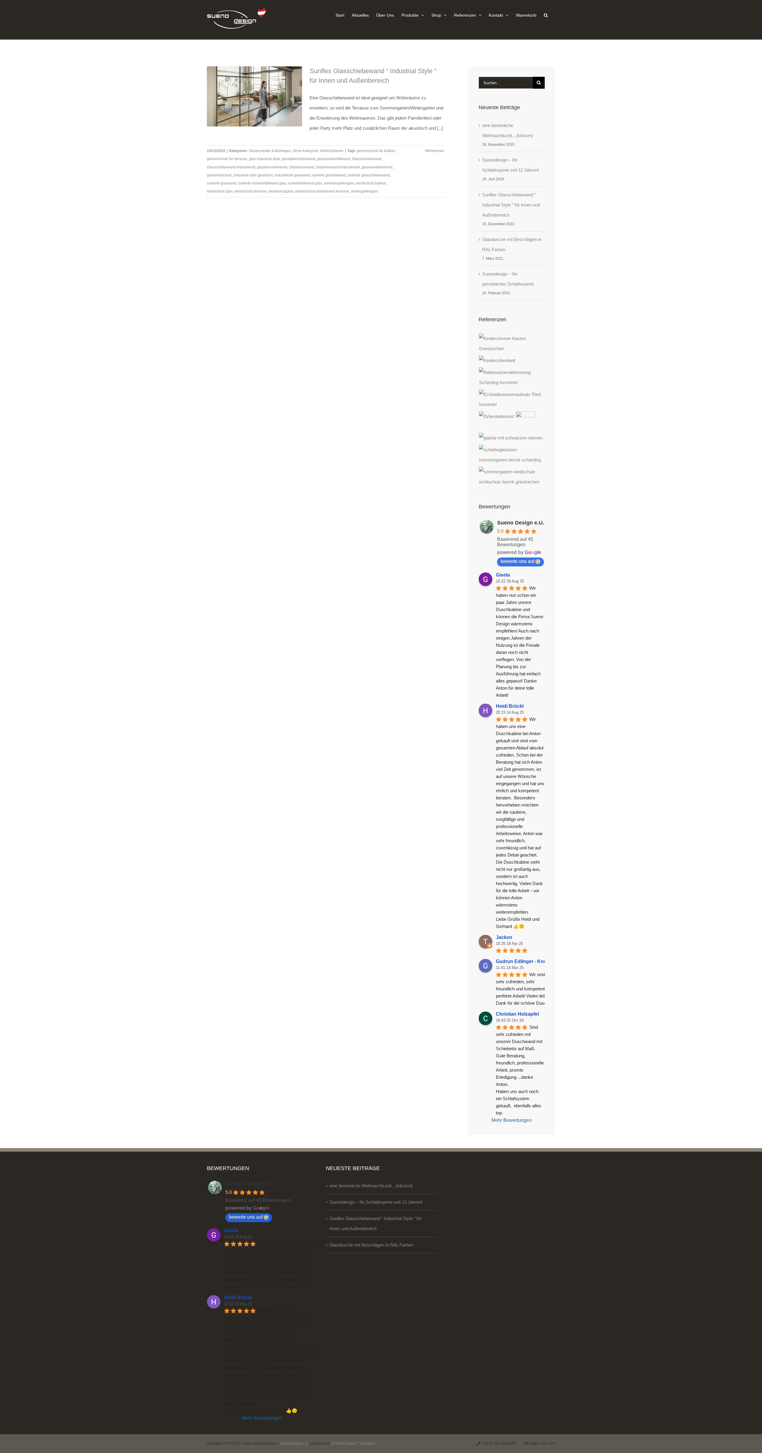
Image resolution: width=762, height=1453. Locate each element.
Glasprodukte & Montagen (270, 151)
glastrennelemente (272, 167)
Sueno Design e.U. (520, 523)
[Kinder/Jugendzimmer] (512, 344)
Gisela (503, 574)
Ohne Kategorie (305, 151)
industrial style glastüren (253, 175)
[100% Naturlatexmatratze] (526, 421)
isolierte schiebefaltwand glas (262, 183)
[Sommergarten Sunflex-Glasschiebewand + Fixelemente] (512, 477)
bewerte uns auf (517, 561)
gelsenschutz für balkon (376, 151)
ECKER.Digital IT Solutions (353, 1443)
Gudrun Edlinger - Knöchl (525, 961)
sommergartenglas (339, 183)
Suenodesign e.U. (294, 1443)
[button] (546, 15)
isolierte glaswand (221, 183)
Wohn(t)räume (331, 151)
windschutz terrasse (251, 191)
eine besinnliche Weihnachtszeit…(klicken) (371, 1185)
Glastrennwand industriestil (338, 167)
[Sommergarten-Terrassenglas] (512, 455)
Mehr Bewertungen (511, 1120)
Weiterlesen (434, 151)
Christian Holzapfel (517, 1014)
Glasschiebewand (366, 159)
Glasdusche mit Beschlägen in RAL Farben (371, 1244)
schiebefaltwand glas (305, 183)
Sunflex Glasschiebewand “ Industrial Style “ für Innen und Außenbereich (511, 204)
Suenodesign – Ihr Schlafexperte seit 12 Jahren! (376, 1202)
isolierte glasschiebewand (369, 175)
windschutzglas (280, 191)
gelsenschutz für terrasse (227, 159)
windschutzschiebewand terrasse (322, 191)
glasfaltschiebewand (298, 159)
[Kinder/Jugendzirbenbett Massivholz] (497, 361)
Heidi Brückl (510, 706)
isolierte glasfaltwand (329, 175)
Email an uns (541, 1443)
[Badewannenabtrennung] (512, 378)
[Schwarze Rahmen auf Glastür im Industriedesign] (511, 438)
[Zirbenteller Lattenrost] (496, 416)
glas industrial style (264, 159)
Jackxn (504, 937)
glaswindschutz (219, 175)
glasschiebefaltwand (333, 159)
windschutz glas (220, 191)
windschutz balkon (371, 183)
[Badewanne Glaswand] (512, 400)
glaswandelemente (377, 167)
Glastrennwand (301, 167)
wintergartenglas (364, 191)
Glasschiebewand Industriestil (231, 167)
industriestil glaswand (292, 175)
